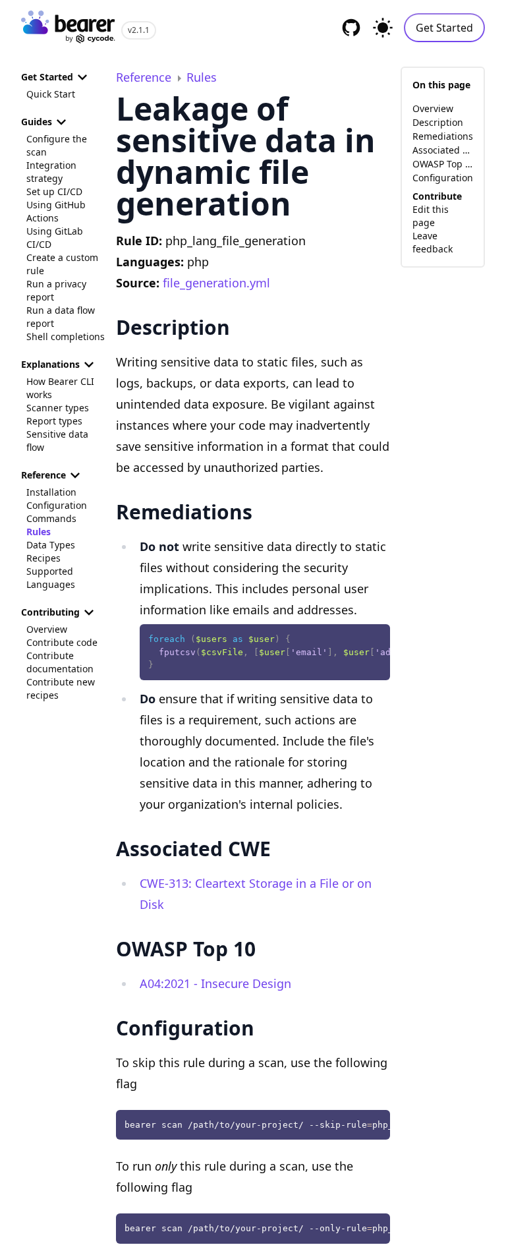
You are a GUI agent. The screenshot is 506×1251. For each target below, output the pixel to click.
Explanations (50, 364)
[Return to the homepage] (68, 28)
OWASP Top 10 (442, 164)
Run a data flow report (60, 317)
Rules (38, 531)
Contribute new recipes (60, 688)
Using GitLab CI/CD (54, 237)
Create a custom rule (62, 264)
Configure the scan (56, 145)
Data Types (50, 544)
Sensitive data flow (57, 440)
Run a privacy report (56, 290)
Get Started (444, 27)
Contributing (50, 612)
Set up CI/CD (54, 191)
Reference (43, 475)
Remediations (442, 136)
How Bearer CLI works (60, 388)
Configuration (56, 505)
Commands (51, 518)
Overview (46, 629)
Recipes (43, 558)
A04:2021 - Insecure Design (215, 983)
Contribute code (62, 642)
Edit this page (430, 216)
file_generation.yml (216, 283)
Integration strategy (51, 172)
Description (437, 122)
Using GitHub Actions (56, 211)
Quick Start (50, 94)
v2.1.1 (139, 30)
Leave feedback (432, 242)
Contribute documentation (60, 662)
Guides (36, 121)
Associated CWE (442, 150)
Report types (54, 421)
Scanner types (57, 407)
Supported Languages (50, 578)
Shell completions (65, 336)
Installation (51, 492)
